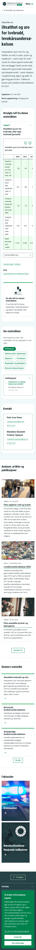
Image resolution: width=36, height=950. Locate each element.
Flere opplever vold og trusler (17, 505)
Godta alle (18, 937)
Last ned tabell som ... (12, 255)
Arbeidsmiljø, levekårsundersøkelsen (14, 733)
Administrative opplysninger (15, 354)
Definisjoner (9, 349)
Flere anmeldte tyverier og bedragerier (16, 624)
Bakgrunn (8, 358)
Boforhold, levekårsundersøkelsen (14, 708)
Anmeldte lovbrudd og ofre (16, 677)
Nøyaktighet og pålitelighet (15, 363)
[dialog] (18, 919)
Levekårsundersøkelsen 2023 (17, 567)
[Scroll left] (25, 143)
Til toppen (19, 877)
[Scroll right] (30, 143)
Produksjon (21, 358)
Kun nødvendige (18, 943)
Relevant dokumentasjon (14, 368)
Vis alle (18, 760)
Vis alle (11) (18, 650)
